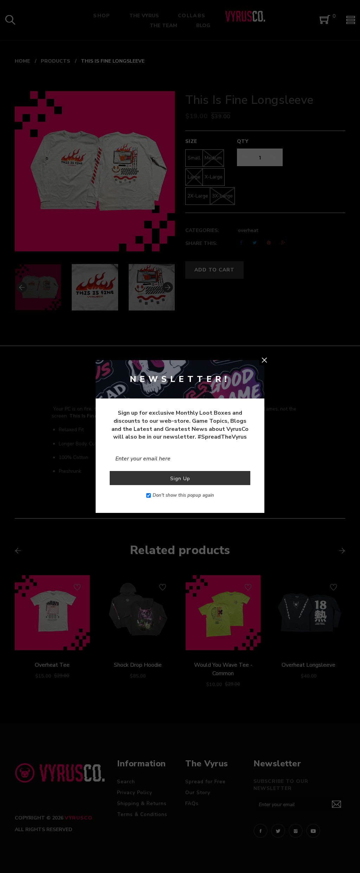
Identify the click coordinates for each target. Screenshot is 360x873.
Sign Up (180, 478)
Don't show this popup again (183, 495)
